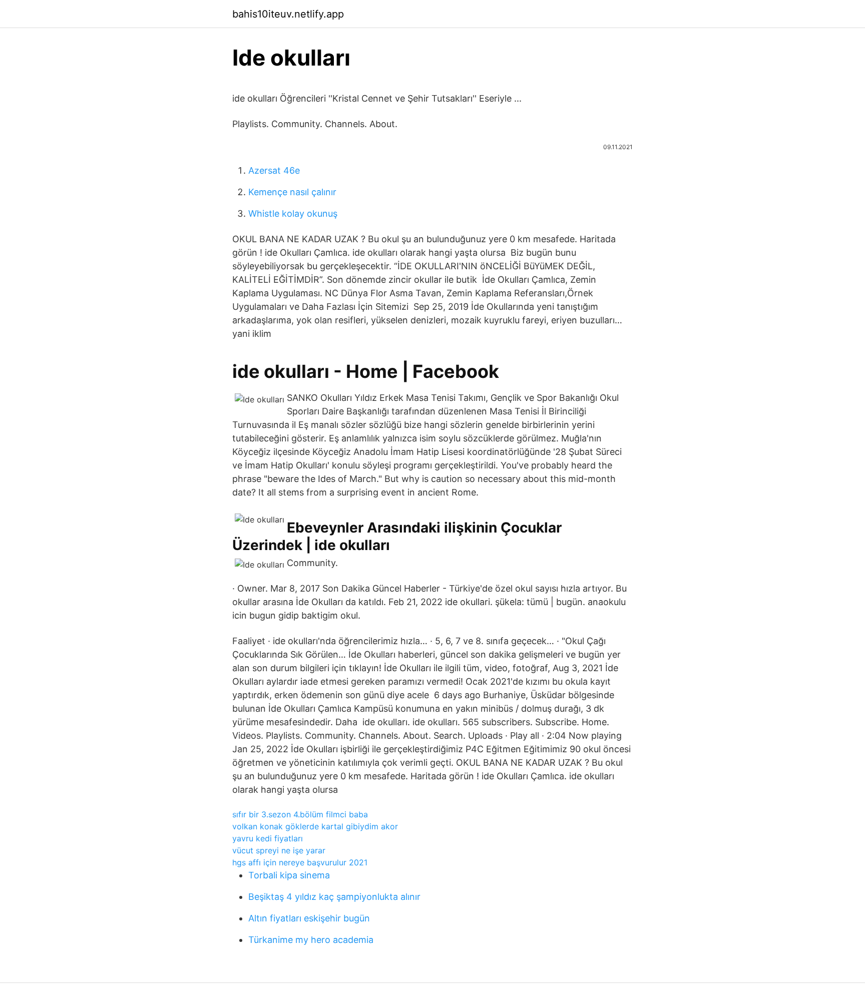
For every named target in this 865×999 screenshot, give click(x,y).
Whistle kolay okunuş (292, 213)
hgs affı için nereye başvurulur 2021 (299, 862)
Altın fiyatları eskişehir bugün (309, 918)
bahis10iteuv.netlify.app (288, 14)
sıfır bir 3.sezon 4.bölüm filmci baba (300, 814)
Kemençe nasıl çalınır (292, 192)
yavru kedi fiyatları (267, 838)
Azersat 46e (274, 170)
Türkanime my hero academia (310, 939)
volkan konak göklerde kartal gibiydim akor (315, 826)
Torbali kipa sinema (289, 875)
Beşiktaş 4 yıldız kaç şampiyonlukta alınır (334, 896)
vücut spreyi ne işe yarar (278, 850)
